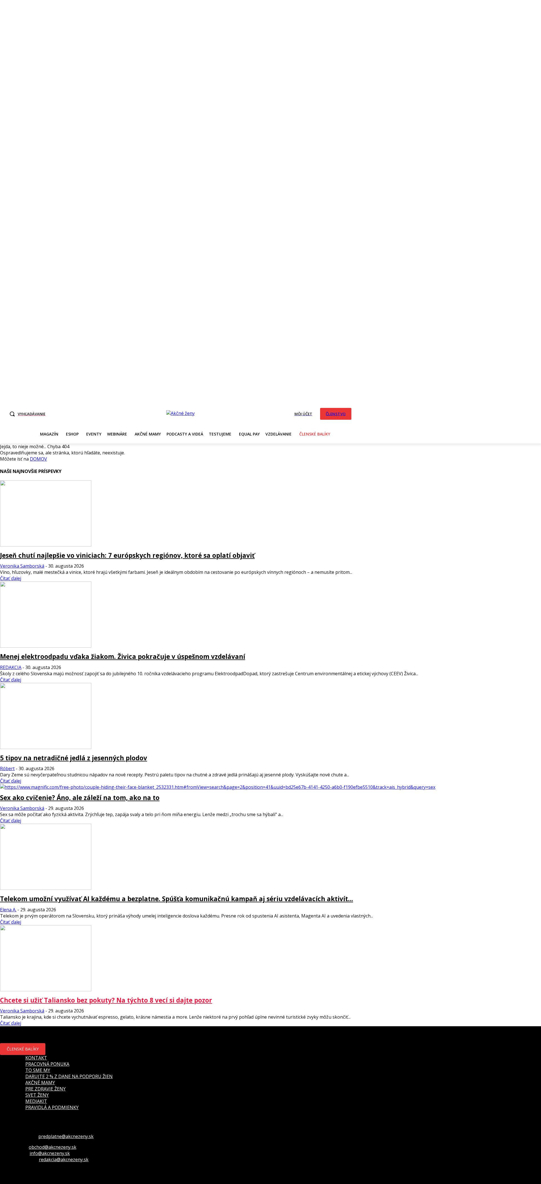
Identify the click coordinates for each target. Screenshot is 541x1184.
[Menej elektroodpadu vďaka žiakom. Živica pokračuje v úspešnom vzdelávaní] (45, 646)
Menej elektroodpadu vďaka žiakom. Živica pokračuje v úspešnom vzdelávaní (122, 656)
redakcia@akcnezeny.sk (63, 1159)
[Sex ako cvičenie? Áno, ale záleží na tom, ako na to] (217, 787)
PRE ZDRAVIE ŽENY (45, 1089)
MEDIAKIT (36, 1101)
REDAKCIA (10, 667)
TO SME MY (37, 1070)
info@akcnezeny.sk (50, 1153)
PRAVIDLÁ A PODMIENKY (52, 1107)
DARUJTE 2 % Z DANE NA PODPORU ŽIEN (69, 1076)
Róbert (7, 768)
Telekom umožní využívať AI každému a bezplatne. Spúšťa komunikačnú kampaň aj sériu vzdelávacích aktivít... (176, 898)
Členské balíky (23, 1049)
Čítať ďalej (10, 578)
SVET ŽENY (37, 1095)
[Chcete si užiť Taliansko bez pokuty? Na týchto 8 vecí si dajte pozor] (45, 990)
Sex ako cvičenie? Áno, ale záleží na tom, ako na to (79, 797)
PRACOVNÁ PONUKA (47, 1064)
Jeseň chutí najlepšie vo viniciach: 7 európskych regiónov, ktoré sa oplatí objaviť (127, 555)
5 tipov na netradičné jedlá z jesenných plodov (73, 758)
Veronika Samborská (22, 566)
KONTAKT (36, 1058)
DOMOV (38, 459)
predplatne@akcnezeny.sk (66, 1136)
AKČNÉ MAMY (40, 1082)
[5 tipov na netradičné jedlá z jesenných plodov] (45, 747)
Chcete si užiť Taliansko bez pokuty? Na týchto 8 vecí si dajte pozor (106, 1000)
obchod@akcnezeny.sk (52, 1147)
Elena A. (8, 910)
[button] (25, 413)
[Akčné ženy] (180, 413)
